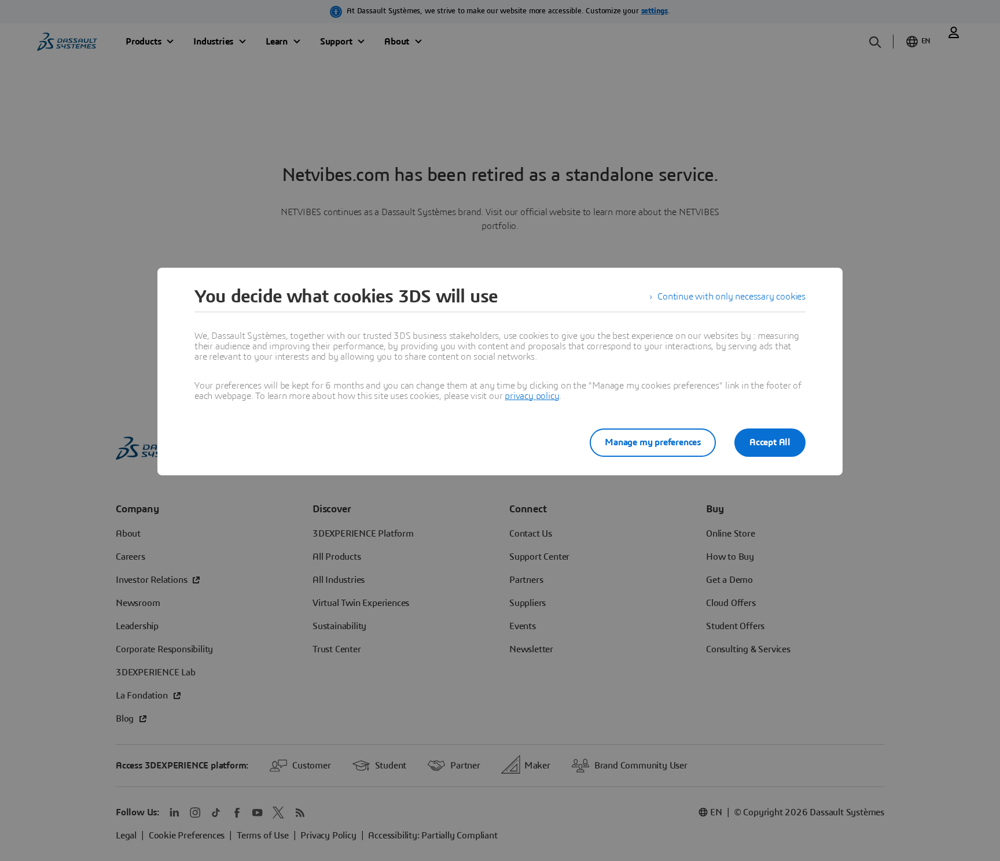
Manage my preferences (653, 442)
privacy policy (532, 396)
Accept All (770, 442)
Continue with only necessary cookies (731, 296)
